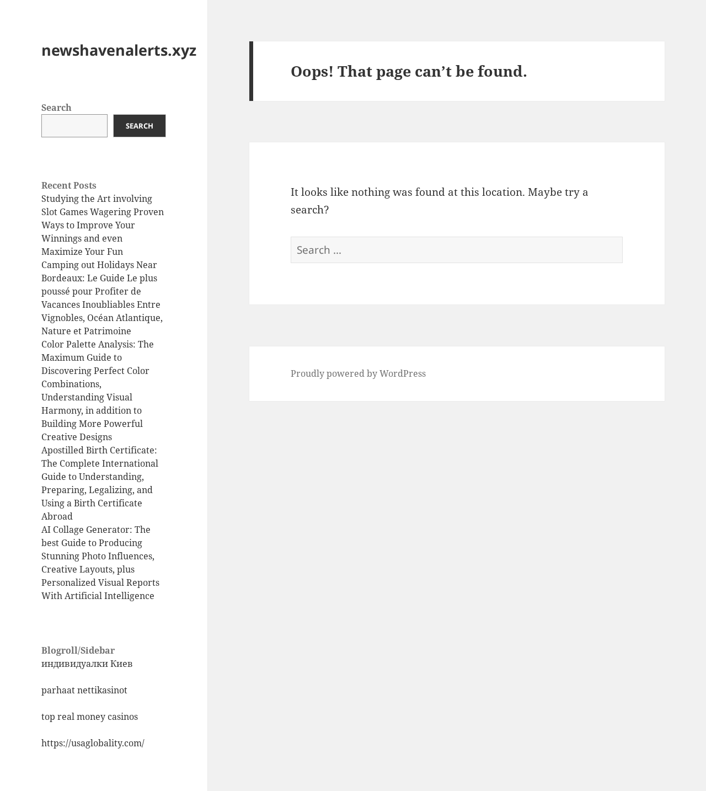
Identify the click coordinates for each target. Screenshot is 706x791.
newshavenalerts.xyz (118, 50)
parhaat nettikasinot (84, 690)
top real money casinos (89, 716)
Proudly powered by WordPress (358, 373)
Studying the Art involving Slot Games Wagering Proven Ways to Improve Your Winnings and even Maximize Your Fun (102, 225)
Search (56, 107)
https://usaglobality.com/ (93, 743)
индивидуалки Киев (87, 664)
